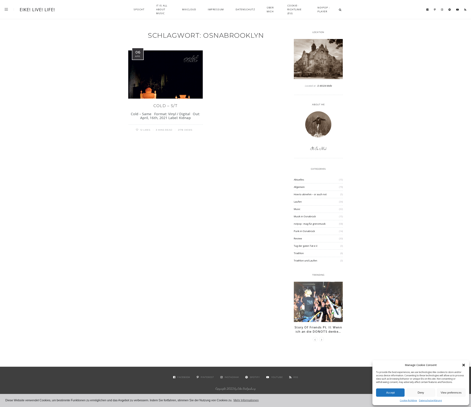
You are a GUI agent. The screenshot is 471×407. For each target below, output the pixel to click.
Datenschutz (245, 9)
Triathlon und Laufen (305, 260)
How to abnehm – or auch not (310, 194)
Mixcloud (189, 9)
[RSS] (465, 9)
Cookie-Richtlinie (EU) (294, 9)
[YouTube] (457, 9)
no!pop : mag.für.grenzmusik (310, 223)
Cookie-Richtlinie (408, 400)
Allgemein (299, 187)
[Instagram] (442, 9)
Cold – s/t (165, 105)
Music (297, 209)
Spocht (139, 9)
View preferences (451, 392)
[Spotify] (449, 9)
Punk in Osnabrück (304, 231)
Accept (390, 392)
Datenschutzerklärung (430, 400)
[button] (463, 365)
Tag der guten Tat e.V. (306, 245)
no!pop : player (324, 9)
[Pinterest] (435, 9)
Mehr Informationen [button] (246, 400)
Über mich (270, 9)
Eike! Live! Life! (37, 9)
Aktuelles (299, 179)
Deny (421, 392)
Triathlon (299, 253)
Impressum (216, 9)
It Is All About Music (161, 9)
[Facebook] (427, 9)
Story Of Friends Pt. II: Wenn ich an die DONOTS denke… (318, 329)
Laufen (298, 201)
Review (298, 238)
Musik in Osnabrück (305, 216)
